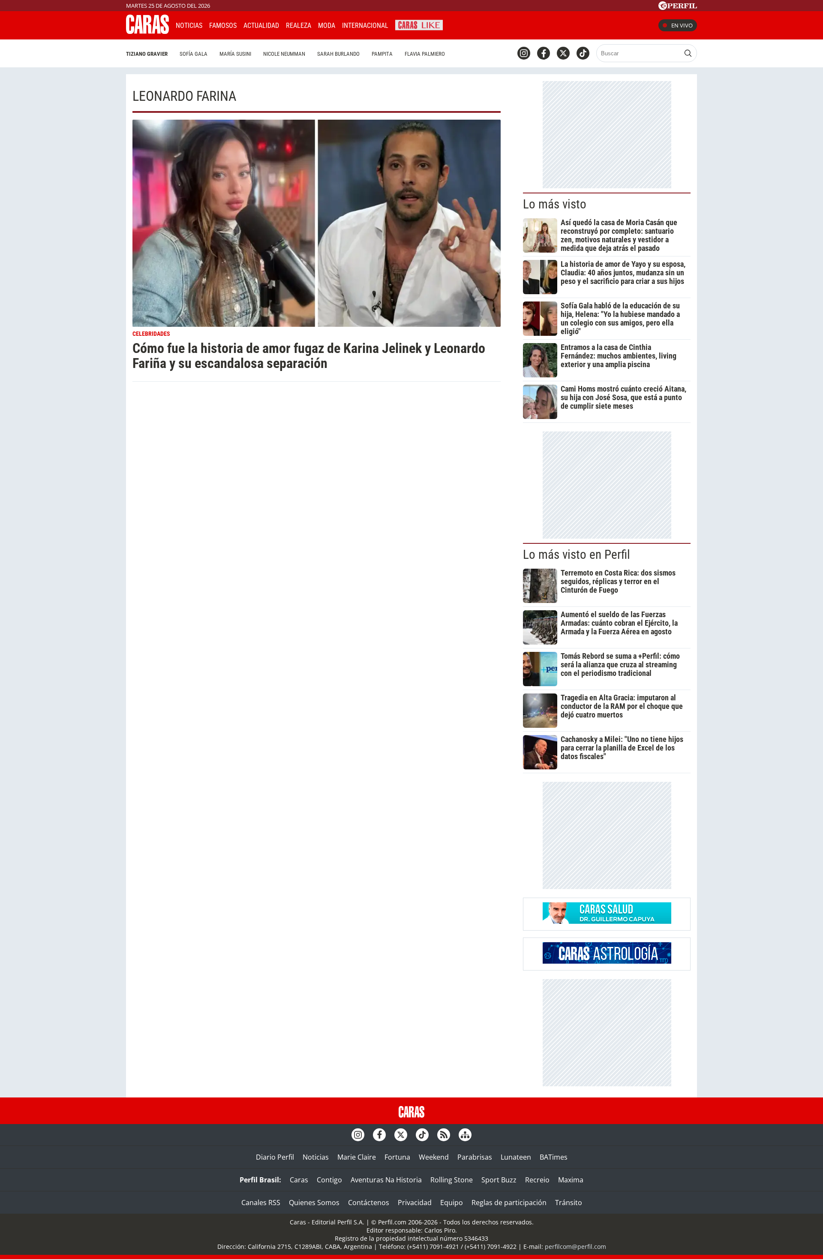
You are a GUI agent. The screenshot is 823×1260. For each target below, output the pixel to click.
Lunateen (516, 1157)
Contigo (329, 1180)
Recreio (537, 1180)
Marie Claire (356, 1157)
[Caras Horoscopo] (607, 961)
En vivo (682, 25)
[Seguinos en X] (563, 53)
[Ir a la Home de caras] (147, 31)
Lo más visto (554, 204)
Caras (299, 1180)
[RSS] (443, 1134)
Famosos (223, 25)
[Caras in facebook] (543, 53)
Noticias (189, 25)
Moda (326, 25)
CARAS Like (419, 24)
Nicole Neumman (284, 54)
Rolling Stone (451, 1180)
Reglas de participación (509, 1202)
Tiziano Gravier (147, 54)
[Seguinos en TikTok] (583, 53)
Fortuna (397, 1157)
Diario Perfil (275, 1157)
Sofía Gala (193, 54)
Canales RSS (260, 1202)
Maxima (570, 1180)
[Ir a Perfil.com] (677, 7)
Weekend (434, 1157)
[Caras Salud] (607, 921)
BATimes (554, 1157)
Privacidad (415, 1202)
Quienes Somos (314, 1202)
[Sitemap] (465, 1134)
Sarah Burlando (338, 54)
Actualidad (261, 25)
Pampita (382, 54)
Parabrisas (474, 1157)
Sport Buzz (499, 1180)
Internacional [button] (365, 25)
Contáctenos (368, 1202)
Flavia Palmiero (425, 54)
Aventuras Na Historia (386, 1180)
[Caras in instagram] (523, 53)
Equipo (451, 1202)
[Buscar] (688, 53)
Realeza (298, 25)
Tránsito (568, 1202)
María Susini (235, 54)
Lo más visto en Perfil (576, 554)
